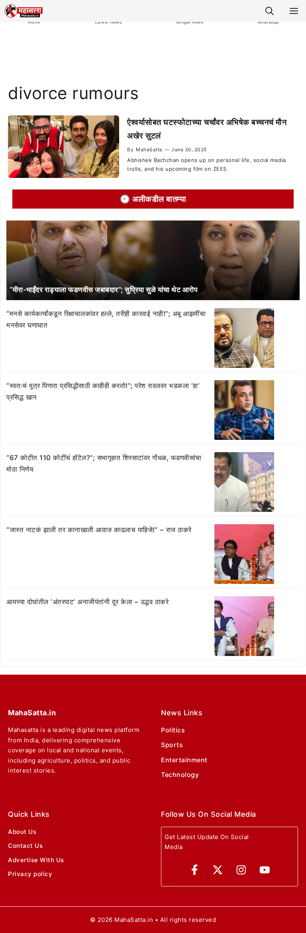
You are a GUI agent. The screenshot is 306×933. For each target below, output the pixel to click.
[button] (269, 11)
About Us (22, 831)
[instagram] (241, 870)
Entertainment (184, 760)
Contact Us (25, 845)
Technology (180, 775)
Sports (172, 745)
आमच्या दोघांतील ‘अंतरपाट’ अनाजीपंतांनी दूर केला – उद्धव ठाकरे (87, 602)
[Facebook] (194, 870)
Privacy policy (30, 874)
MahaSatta (149, 149)
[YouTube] (264, 870)
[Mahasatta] (23, 11)
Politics (173, 730)
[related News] (153, 260)
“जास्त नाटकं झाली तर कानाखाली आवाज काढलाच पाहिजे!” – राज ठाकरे (99, 530)
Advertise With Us (36, 860)
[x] (217, 870)
